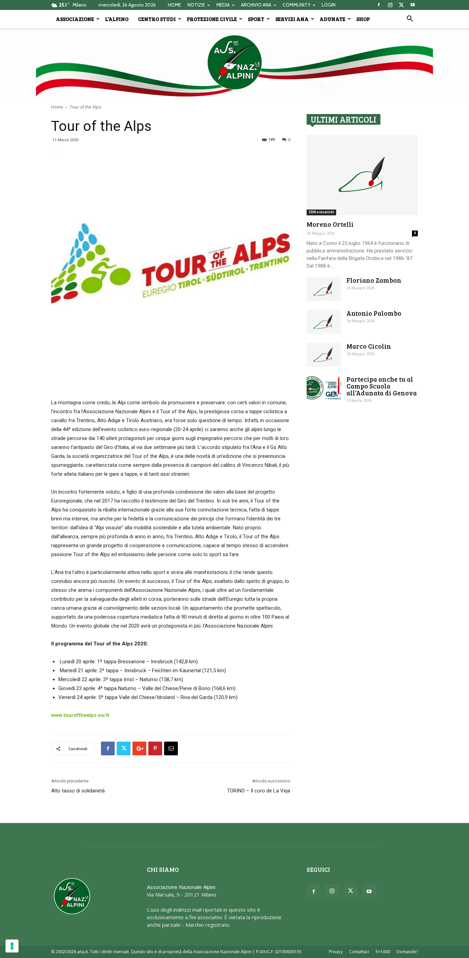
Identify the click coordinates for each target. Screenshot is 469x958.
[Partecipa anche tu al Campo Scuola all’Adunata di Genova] (324, 388)
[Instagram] (390, 5)
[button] (409, 19)
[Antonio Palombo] (324, 322)
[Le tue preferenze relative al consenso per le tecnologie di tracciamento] (12, 946)
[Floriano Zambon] (324, 289)
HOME (174, 5)
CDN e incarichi (321, 212)
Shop (363, 18)
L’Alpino (116, 18)
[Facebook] (379, 5)
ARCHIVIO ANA (256, 5)
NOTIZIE (196, 5)
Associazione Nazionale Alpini (181, 886)
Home (57, 107)
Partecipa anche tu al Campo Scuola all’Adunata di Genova (381, 386)
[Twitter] (401, 5)
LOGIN (328, 5)
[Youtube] (413, 5)
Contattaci (359, 952)
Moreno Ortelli (330, 224)
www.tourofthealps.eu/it (80, 715)
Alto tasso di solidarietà (78, 791)
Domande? (407, 952)
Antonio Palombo (373, 313)
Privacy (336, 952)
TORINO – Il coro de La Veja (258, 791)
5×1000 (383, 952)
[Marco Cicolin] (324, 355)
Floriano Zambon (373, 280)
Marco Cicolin (368, 346)
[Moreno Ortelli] (362, 175)
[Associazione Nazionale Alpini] (234, 62)
